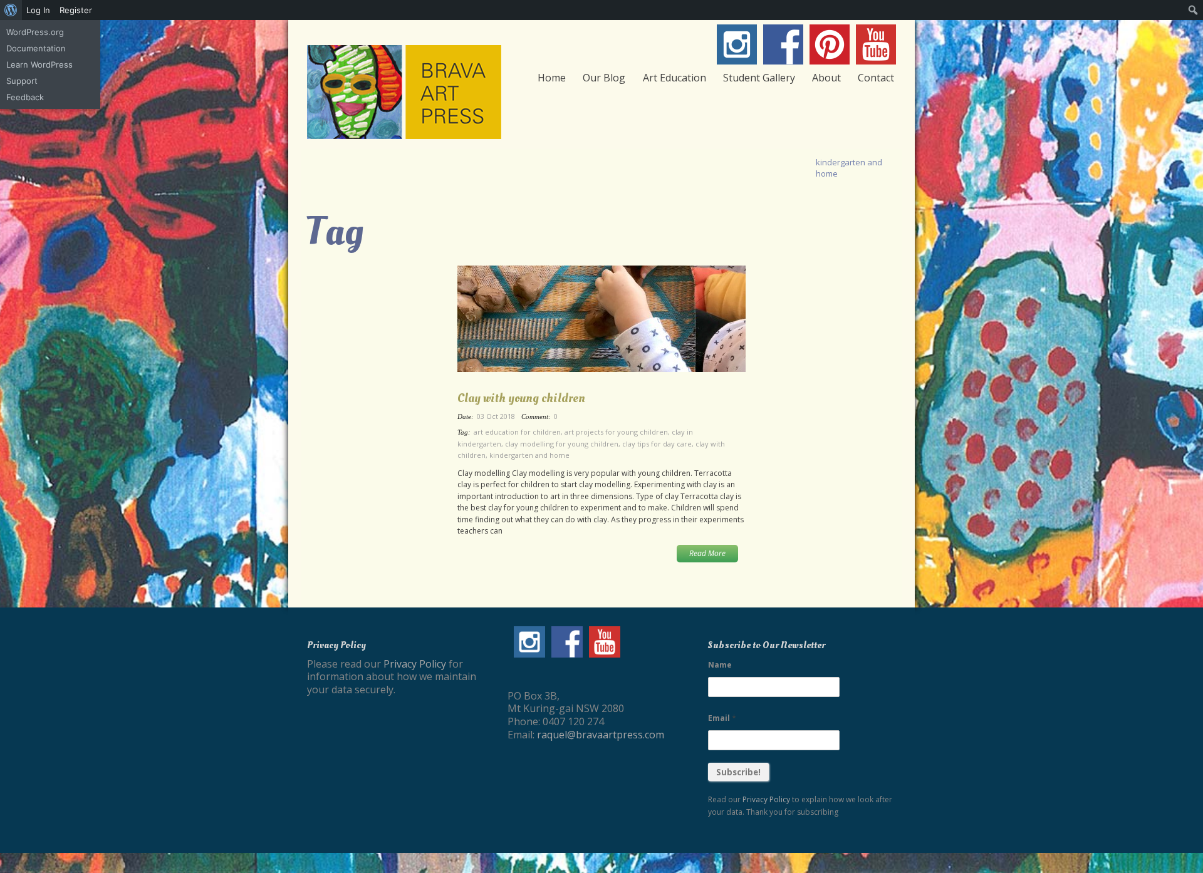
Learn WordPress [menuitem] (39, 64)
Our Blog (604, 78)
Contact (876, 78)
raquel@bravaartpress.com (600, 734)
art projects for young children (616, 431)
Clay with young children (521, 398)
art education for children (517, 431)
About (826, 78)
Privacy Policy (414, 664)
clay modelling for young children (561, 443)
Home (552, 78)
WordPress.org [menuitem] (35, 32)
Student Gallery (759, 78)
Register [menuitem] (76, 10)
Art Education (674, 78)
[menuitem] (11, 10)
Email (722, 717)
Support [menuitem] (22, 81)
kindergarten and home (529, 455)
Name (720, 664)
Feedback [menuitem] (25, 97)
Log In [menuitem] (38, 10)
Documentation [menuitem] (36, 48)
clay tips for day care (657, 443)
